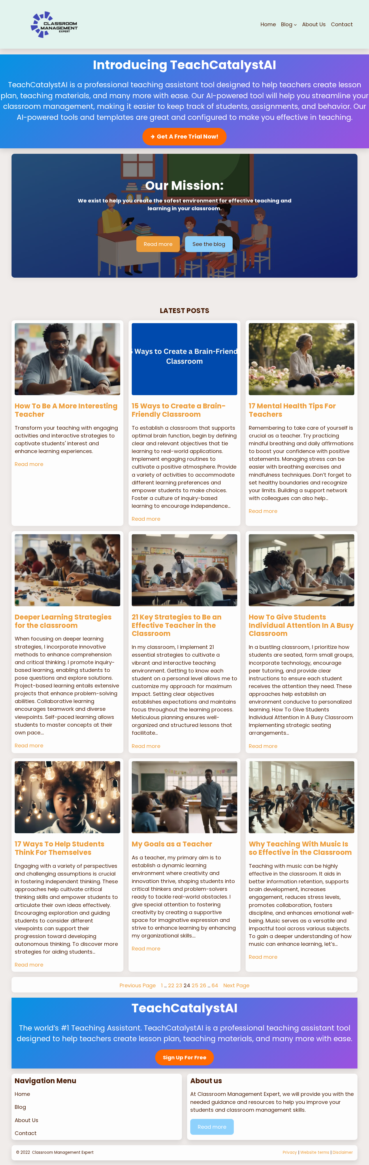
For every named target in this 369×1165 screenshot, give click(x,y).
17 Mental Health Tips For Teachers (292, 410)
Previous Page (138, 985)
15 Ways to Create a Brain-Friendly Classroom (179, 410)
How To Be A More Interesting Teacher (66, 410)
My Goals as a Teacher (172, 844)
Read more (158, 244)
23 (179, 985)
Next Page (236, 985)
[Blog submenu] (295, 24)
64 (215, 985)
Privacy (290, 1152)
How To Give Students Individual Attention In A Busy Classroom (301, 625)
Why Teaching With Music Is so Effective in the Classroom (300, 848)
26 (203, 985)
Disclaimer (343, 1152)
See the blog (209, 244)
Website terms (314, 1152)
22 (171, 985)
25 (195, 985)
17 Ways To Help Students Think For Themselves (59, 848)
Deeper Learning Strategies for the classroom (63, 621)
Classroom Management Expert (63, 1152)
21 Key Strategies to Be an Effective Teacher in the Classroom (177, 625)
